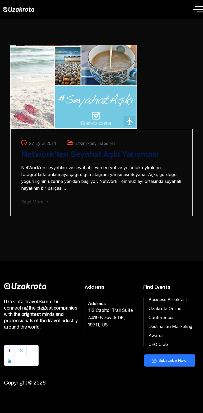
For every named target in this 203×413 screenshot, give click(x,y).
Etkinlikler (85, 143)
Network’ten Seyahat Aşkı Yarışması (89, 154)
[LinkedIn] (9, 360)
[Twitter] (21, 350)
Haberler (107, 143)
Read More (33, 202)
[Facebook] (9, 350)
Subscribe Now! (172, 360)
